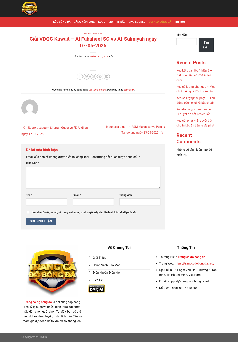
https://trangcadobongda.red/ (194, 263)
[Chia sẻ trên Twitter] (86, 77)
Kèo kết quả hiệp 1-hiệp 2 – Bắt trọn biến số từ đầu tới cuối (194, 75)
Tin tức (179, 21)
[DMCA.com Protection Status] (96, 288)
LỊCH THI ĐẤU (117, 21)
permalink (129, 89)
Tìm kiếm (181, 34)
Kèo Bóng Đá (61, 21)
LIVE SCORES (137, 21)
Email (77, 195)
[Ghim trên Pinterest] (100, 77)
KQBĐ (101, 21)
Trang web (125, 195)
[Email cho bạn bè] (93, 77)
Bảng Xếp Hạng (84, 21)
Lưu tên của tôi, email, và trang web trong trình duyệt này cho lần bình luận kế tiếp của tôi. (84, 212)
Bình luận (32, 162)
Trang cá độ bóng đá (191, 257)
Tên (29, 195)
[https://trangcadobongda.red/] (47, 8)
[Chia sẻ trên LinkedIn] (107, 77)
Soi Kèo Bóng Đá (160, 21)
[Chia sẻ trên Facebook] (80, 77)
